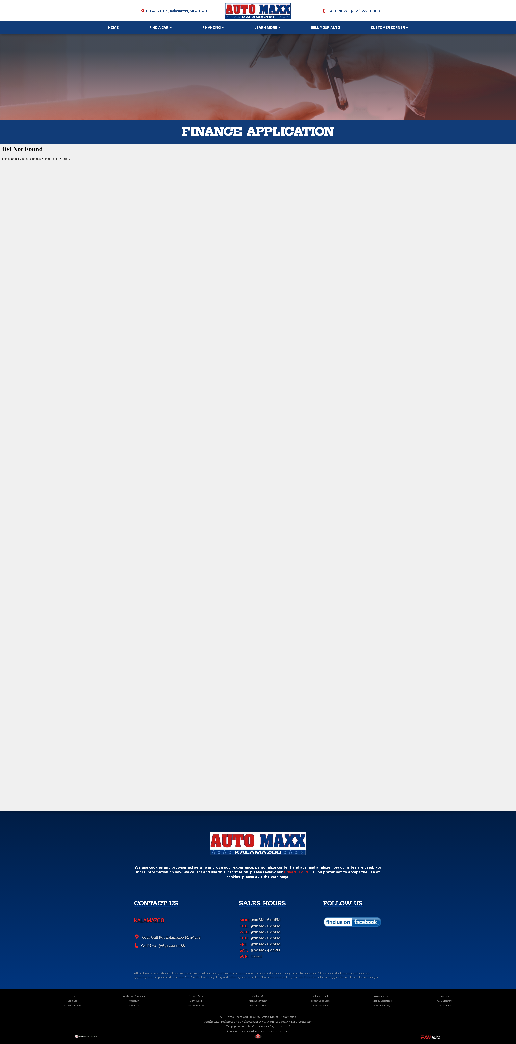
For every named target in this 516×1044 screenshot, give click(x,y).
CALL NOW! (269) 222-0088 (354, 11)
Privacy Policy (296, 872)
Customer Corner (388, 27)
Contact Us (258, 995)
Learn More (266, 27)
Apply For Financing (134, 995)
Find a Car (160, 27)
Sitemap (444, 995)
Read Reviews (320, 1005)
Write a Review (382, 995)
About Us (134, 1005)
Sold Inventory (382, 1005)
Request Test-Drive (320, 1000)
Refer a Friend (320, 995)
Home (113, 27)
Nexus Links (444, 1005)
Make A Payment (258, 1000)
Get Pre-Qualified (72, 1005)
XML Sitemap (444, 1000)
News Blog (196, 1000)
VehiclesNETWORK (255, 1021)
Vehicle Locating (257, 1005)
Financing (212, 27)
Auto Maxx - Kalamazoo (279, 1017)
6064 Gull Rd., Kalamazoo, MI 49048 (176, 11)
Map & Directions (382, 1000)
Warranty (134, 1000)
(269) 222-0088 (171, 945)
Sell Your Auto (325, 27)
